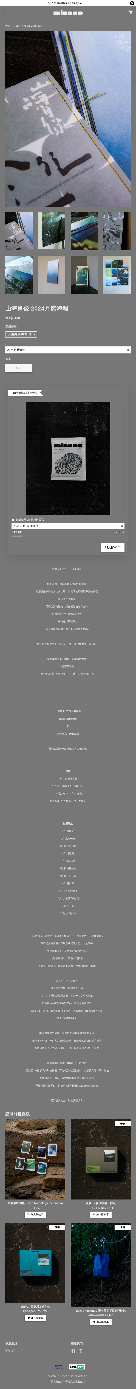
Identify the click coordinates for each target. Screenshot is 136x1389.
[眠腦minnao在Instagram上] (80, 1352)
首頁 (7, 26)
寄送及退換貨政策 (75, 1381)
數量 (8, 358)
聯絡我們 (10, 1350)
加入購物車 (113, 547)
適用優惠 (11, 326)
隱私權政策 (57, 1381)
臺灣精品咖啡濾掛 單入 (29, 519)
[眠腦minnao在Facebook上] (73, 1352)
